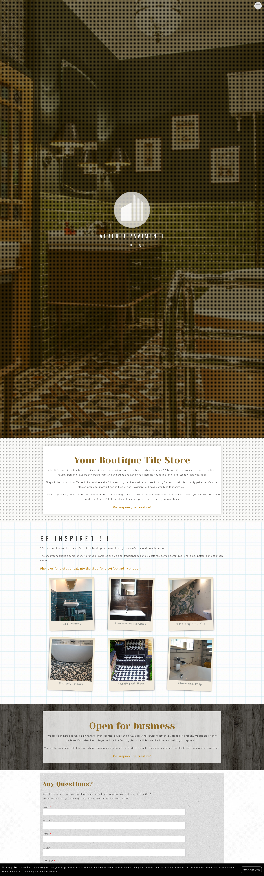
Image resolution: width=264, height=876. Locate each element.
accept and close (251, 869)
